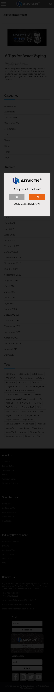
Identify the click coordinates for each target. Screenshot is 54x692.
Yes (37, 196)
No (17, 196)
